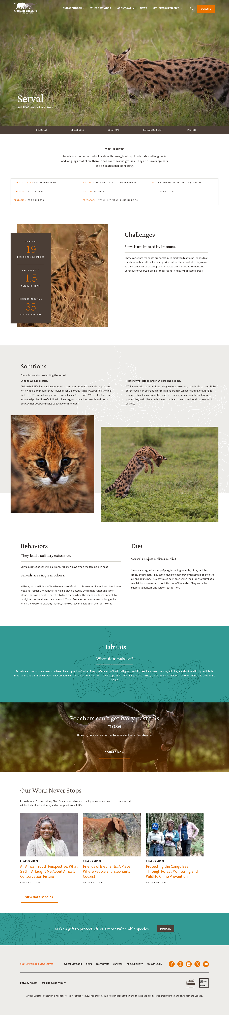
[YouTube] (206, 964)
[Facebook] (172, 964)
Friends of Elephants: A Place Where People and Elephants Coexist (106, 871)
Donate (206, 9)
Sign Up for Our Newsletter (36, 964)
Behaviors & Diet (153, 130)
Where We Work (100, 8)
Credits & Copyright (53, 983)
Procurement (135, 964)
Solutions (114, 130)
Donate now (114, 752)
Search (191, 8)
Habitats (191, 130)
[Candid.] (204, 983)
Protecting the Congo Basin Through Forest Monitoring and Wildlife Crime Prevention (172, 871)
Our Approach (72, 8)
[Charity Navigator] (191, 983)
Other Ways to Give (166, 8)
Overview (41, 130)
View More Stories (39, 897)
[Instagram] (180, 964)
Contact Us (102, 964)
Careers (118, 964)
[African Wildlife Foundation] (25, 9)
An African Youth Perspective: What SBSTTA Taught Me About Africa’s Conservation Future (49, 871)
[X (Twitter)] (197, 964)
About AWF (124, 8)
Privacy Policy (28, 983)
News (143, 8)
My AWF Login (154, 964)
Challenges (77, 130)
